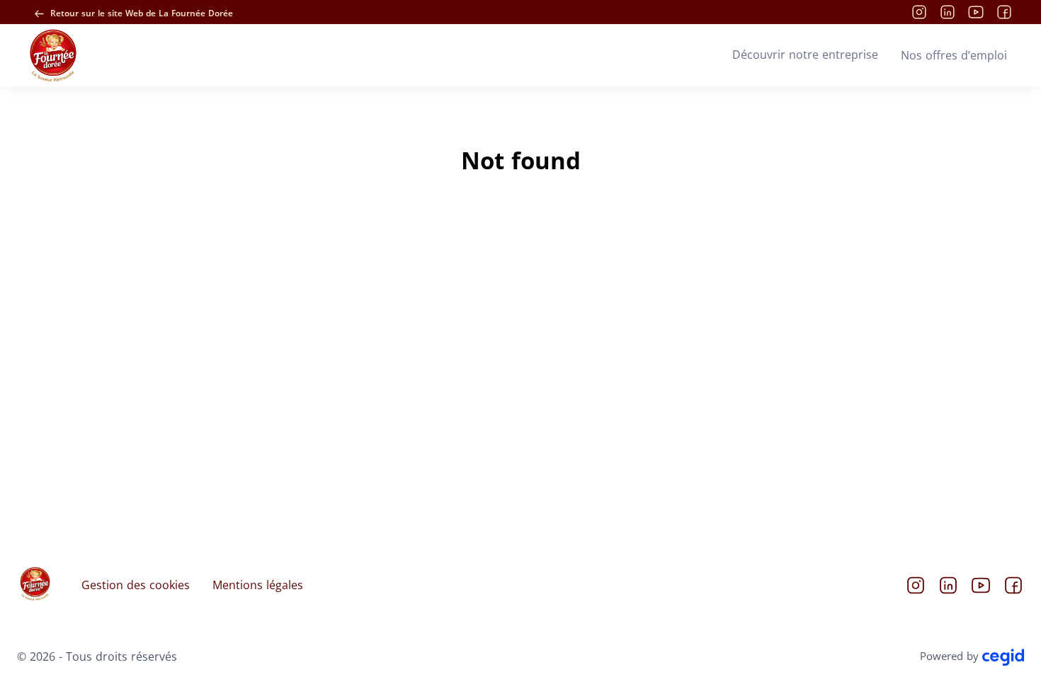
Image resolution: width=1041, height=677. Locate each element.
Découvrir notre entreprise (805, 54)
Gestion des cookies (135, 585)
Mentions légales (257, 585)
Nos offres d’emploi (954, 55)
